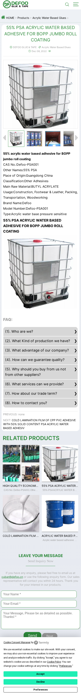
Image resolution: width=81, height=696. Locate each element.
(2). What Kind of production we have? (37, 341)
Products (23, 17)
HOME (10, 17)
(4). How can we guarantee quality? (34, 360)
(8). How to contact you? (26, 403)
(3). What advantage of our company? (37, 350)
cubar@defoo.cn (12, 576)
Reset (49, 636)
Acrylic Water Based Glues (49, 17)
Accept (40, 674)
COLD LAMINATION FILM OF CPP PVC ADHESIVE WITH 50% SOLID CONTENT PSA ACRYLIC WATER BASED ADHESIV (39, 424)
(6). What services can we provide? (34, 384)
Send (32, 635)
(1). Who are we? (19, 331)
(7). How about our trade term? (31, 393)
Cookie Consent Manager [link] (17, 642)
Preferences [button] (65, 666)
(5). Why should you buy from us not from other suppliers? (35, 372)
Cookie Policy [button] (54, 661)
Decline (40, 681)
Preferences (40, 689)
